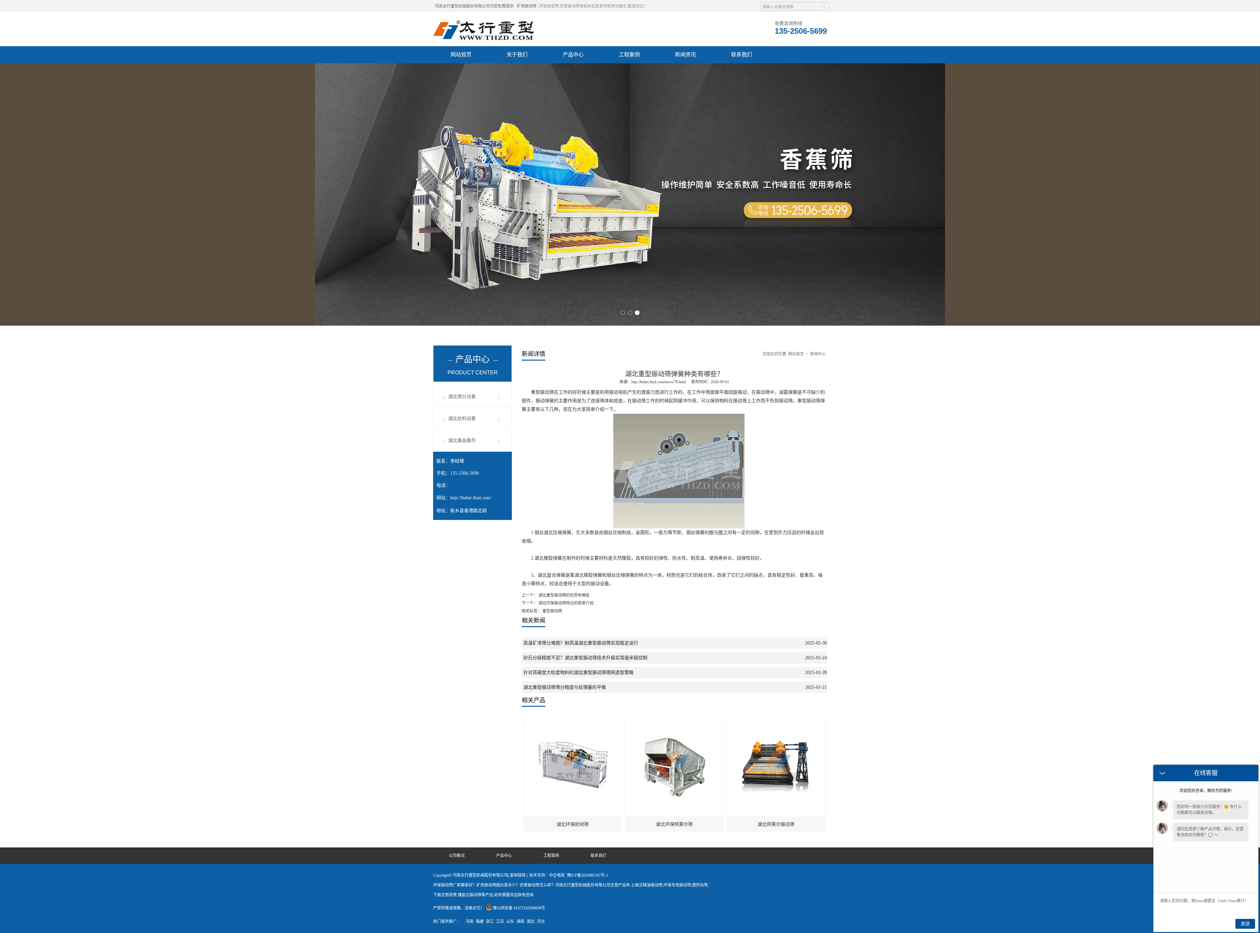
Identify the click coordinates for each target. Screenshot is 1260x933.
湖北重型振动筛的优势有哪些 (563, 595)
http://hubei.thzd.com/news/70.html (658, 382)
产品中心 (573, 54)
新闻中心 (818, 354)
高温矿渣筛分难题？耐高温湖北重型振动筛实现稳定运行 (580, 643)
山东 (510, 921)
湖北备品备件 (462, 440)
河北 (541, 921)
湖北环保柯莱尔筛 (674, 824)
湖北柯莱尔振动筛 (776, 824)
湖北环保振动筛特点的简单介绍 (565, 603)
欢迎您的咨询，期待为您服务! (1206, 790)
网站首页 (461, 54)
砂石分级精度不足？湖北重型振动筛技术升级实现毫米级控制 (585, 657)
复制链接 (518, 875)
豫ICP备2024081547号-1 (587, 875)
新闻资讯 (685, 54)
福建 (480, 921)
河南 (469, 921)
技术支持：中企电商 (547, 875)
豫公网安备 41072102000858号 (519, 908)
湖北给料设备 (462, 418)
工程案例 (629, 54)
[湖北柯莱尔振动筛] (776, 721)
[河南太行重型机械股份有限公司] (484, 20)
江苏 (500, 921)
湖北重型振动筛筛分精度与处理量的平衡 (564, 687)
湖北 (531, 921)
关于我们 (517, 54)
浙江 (490, 921)
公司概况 (457, 855)
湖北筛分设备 (462, 396)
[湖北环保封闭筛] (573, 721)
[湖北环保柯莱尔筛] (674, 721)
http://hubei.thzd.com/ (470, 497)
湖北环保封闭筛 (572, 824)
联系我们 (741, 54)
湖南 (520, 921)
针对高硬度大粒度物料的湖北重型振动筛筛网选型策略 (578, 672)
